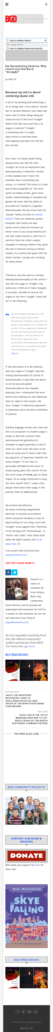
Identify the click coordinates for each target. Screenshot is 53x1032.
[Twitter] (14, 572)
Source (14, 353)
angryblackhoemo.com (16, 554)
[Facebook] (8, 572)
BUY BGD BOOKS (16, 654)
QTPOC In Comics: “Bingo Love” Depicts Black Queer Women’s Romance (26, 774)
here (37, 865)
